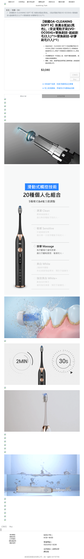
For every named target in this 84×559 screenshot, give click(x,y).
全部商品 (22, 2)
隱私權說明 (12, 541)
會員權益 (12, 535)
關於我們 (12, 543)
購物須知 (12, 537)
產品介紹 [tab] (23, 96)
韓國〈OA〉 (16, 10)
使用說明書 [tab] (61, 96)
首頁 (8, 10)
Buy (74, 79)
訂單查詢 (12, 539)
